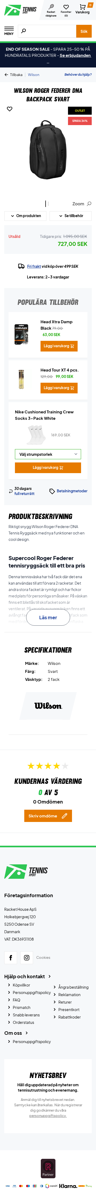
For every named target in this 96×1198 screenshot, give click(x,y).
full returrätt (24, 494)
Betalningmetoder (72, 491)
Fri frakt (34, 266)
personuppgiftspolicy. (48, 1115)
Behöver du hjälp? (78, 75)
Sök (84, 31)
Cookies (43, 957)
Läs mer (48, 617)
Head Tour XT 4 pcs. (60, 369)
